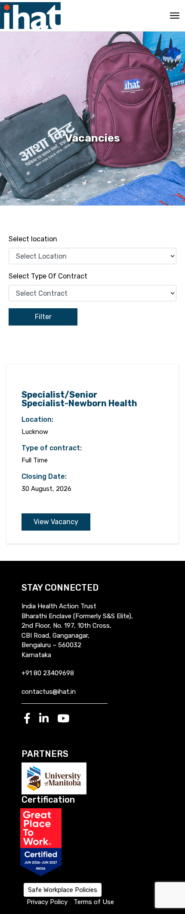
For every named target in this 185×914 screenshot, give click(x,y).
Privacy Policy (47, 902)
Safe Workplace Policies (62, 890)
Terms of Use (94, 902)
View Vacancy (56, 522)
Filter (43, 317)
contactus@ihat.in (49, 692)
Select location (33, 239)
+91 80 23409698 (48, 673)
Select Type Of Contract (48, 276)
